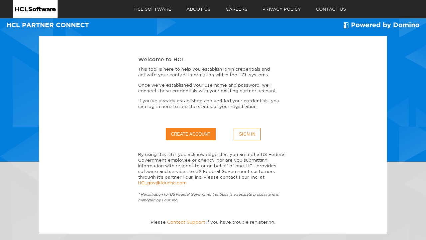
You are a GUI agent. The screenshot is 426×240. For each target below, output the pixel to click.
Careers (237, 9)
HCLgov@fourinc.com (162, 183)
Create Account (190, 134)
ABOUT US (198, 9)
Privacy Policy (282, 9)
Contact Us (331, 9)
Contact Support (186, 222)
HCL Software (152, 9)
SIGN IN (247, 134)
